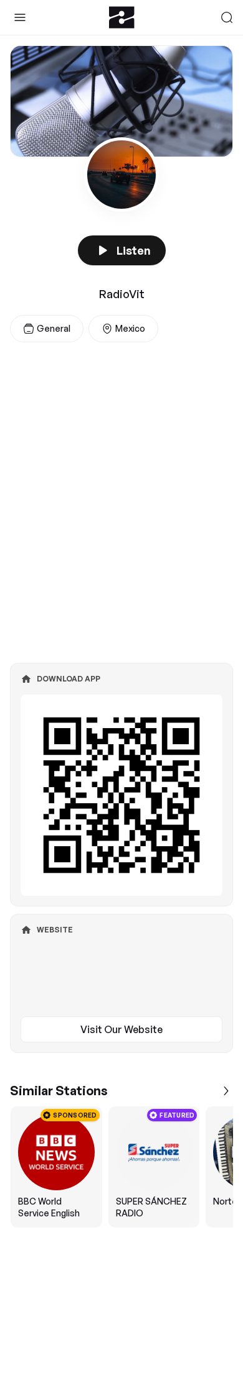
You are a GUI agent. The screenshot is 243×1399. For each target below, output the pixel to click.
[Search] (227, 17)
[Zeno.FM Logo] (122, 17)
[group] (121, 1167)
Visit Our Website (121, 1029)
